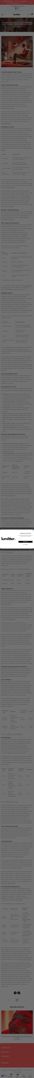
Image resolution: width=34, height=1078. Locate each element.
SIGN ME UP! (25, 541)
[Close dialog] (33, 530)
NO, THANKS (25, 544)
